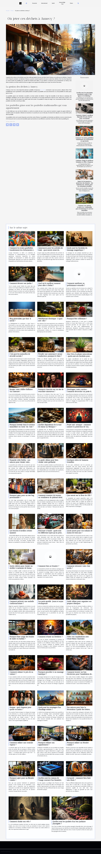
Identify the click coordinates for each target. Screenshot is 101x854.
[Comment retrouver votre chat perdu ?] (79, 557)
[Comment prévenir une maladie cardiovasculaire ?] (22, 592)
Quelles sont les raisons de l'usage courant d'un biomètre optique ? (49, 780)
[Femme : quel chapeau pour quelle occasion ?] (22, 698)
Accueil (7, 11)
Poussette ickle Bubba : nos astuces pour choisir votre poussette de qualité (20, 462)
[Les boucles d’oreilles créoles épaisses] (22, 521)
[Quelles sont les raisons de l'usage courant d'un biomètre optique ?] (50, 769)
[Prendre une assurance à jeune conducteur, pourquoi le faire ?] (50, 345)
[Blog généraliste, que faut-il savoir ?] (22, 309)
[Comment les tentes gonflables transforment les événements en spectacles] (84, 131)
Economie (34, 3)
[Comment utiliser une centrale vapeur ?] (22, 733)
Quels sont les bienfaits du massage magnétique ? (77, 249)
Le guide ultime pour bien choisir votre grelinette (48, 461)
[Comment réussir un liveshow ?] (50, 627)
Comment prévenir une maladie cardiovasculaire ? (22, 602)
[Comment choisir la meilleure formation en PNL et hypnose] (84, 154)
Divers (71, 3)
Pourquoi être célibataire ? (77, 319)
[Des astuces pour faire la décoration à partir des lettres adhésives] (79, 698)
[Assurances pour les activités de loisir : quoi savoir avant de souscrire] (50, 239)
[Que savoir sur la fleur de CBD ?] (79, 486)
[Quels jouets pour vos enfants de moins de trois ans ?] (79, 521)
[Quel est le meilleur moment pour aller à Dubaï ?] (50, 274)
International (44, 3)
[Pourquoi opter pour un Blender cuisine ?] (22, 769)
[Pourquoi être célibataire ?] (79, 309)
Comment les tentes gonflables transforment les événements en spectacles (84, 139)
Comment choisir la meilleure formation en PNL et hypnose (84, 161)
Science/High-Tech (62, 3)
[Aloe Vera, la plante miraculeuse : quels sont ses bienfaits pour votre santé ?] (79, 345)
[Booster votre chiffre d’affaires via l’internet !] (22, 380)
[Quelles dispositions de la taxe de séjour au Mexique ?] (50, 415)
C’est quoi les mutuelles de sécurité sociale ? (20, 355)
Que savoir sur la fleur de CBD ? (79, 495)
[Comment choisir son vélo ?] (29, 808)
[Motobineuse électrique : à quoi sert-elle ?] (50, 309)
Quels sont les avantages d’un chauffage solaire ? (49, 708)
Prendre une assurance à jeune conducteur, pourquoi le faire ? (50, 355)
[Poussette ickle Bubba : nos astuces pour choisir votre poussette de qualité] (22, 451)
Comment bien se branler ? (48, 566)
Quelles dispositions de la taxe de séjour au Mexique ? (50, 426)
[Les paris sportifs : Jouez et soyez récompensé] (50, 592)
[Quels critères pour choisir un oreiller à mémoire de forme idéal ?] (22, 557)
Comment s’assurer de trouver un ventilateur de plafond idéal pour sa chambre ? (50, 497)
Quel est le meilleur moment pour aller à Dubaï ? (49, 284)
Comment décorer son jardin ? (21, 283)
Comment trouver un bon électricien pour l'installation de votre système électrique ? (79, 674)
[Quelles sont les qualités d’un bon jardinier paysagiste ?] (72, 808)
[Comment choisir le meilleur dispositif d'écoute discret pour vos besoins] (84, 108)
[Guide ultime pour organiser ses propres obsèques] (79, 592)
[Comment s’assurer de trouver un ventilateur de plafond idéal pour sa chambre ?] (50, 486)
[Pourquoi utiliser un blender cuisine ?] (79, 733)
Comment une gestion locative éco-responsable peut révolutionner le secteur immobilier (84, 208)
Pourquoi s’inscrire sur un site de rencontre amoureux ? (50, 390)
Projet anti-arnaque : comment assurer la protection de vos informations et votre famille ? (79, 427)
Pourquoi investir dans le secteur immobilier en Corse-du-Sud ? (22, 426)
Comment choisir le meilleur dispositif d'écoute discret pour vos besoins (84, 117)
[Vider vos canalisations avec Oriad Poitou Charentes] (79, 627)
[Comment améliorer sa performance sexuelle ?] (79, 274)
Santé (53, 3)
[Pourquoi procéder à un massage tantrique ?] (50, 663)
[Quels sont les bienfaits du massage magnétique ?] (79, 239)
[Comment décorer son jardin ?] (22, 274)
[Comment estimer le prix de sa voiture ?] (22, 663)
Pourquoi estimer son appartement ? (46, 744)
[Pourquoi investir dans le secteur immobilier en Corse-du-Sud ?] (22, 415)
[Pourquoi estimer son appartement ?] (50, 733)
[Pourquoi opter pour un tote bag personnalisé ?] (22, 486)
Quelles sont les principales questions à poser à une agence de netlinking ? (84, 94)
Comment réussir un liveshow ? (50, 637)
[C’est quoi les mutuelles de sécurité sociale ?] (22, 345)
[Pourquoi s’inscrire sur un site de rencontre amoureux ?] (50, 380)
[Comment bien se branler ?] (50, 557)
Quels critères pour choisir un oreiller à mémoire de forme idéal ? (21, 568)
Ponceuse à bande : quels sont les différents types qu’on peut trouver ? (49, 533)
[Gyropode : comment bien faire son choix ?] (79, 769)
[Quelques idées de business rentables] (79, 451)
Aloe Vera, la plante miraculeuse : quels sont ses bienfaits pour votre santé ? (79, 356)
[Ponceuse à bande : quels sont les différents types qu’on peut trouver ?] (50, 521)
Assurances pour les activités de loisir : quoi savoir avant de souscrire (50, 250)
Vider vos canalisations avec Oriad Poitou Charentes (78, 638)
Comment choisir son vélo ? (20, 821)
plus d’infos (42, 90)
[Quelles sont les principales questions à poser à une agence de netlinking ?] (84, 86)
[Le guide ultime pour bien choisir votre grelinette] (50, 451)
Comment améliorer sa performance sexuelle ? (76, 284)
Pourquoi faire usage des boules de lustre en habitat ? (22, 638)
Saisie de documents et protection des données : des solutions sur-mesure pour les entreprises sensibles (84, 184)
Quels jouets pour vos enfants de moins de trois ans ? (79, 532)
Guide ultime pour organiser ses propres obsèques (79, 602)
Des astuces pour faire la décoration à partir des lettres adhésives (78, 709)
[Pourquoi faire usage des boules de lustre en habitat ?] (22, 627)
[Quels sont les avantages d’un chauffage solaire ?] (50, 698)
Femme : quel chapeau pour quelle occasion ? (20, 708)
